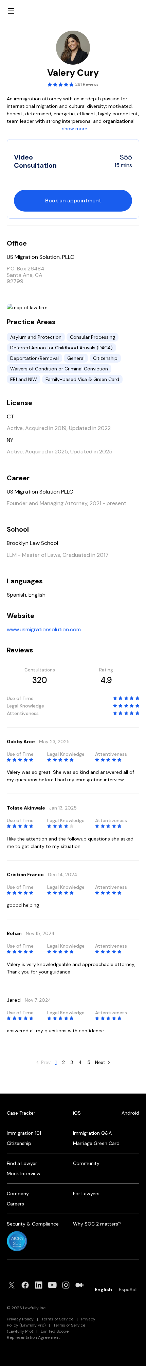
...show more (73, 129)
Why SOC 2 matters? (97, 1224)
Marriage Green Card (96, 1143)
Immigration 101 (24, 1133)
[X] (13, 1285)
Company (18, 1193)
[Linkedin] (41, 1285)
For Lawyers (86, 1193)
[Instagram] (68, 1285)
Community (86, 1163)
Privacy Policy (20, 1319)
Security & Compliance (33, 1224)
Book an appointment (73, 200)
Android (130, 1113)
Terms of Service (57, 1319)
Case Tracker (21, 1113)
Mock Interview (23, 1173)
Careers (15, 1204)
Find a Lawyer (22, 1163)
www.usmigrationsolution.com (44, 629)
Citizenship (19, 1143)
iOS (77, 1113)
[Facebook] (27, 1285)
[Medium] (81, 1285)
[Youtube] (54, 1285)
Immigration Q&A (92, 1133)
